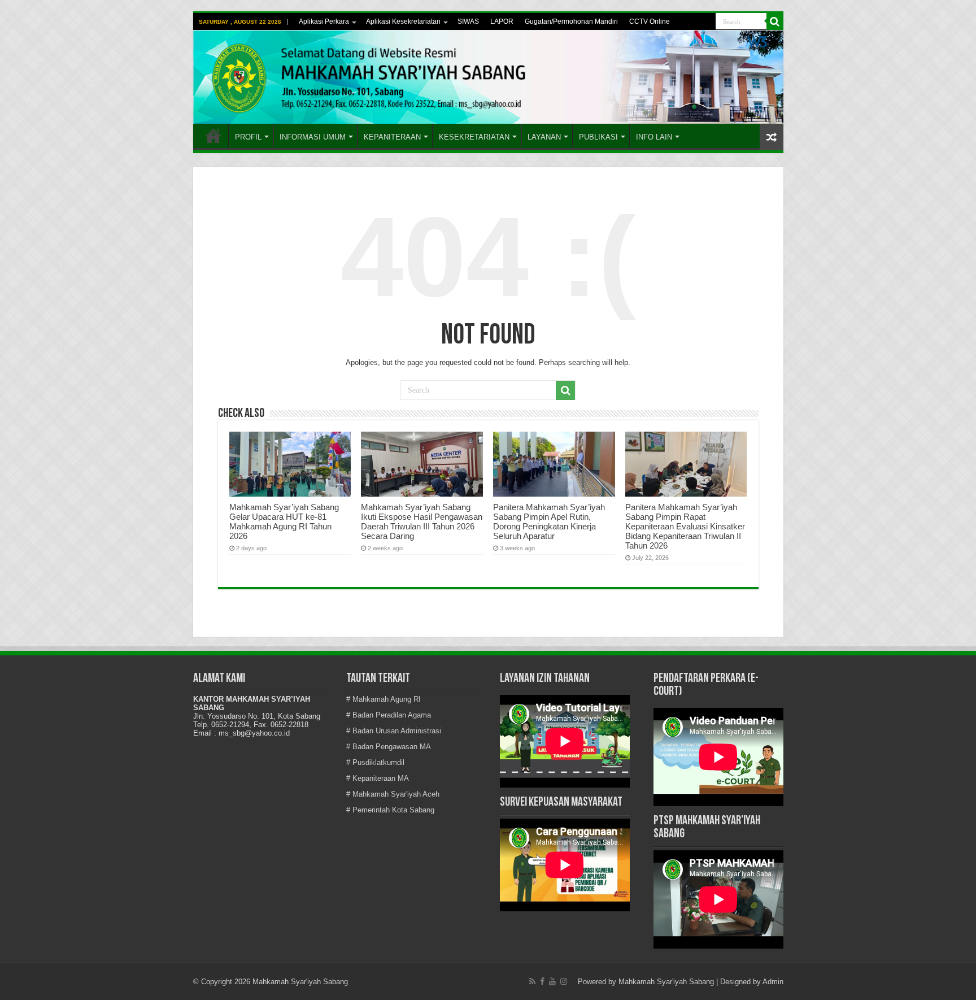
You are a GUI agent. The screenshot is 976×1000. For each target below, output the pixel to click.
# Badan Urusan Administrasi (393, 731)
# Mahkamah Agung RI (383, 699)
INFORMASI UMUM (313, 137)
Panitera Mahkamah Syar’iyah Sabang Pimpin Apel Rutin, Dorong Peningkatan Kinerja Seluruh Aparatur (549, 521)
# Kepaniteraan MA (377, 778)
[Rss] (532, 981)
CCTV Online (649, 21)
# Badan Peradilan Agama (388, 715)
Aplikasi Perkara (324, 21)
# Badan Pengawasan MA (388, 746)
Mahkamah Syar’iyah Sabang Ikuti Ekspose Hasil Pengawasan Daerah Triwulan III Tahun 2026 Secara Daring (421, 521)
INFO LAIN (654, 137)
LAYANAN (544, 137)
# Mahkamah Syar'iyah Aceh (392, 794)
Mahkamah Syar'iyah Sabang (666, 981)
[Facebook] (542, 981)
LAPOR (501, 21)
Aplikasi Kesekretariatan (403, 21)
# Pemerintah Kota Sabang (390, 810)
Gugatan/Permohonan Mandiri (571, 21)
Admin (772, 981)
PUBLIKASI (598, 137)
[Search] (774, 21)
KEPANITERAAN (392, 137)
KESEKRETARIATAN (474, 137)
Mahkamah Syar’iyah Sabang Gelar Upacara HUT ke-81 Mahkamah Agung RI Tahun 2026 (284, 521)
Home (213, 135)
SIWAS (468, 21)
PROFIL (248, 137)
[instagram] (563, 981)
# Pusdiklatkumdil (375, 762)
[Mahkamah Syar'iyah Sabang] (488, 77)
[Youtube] (552, 981)
